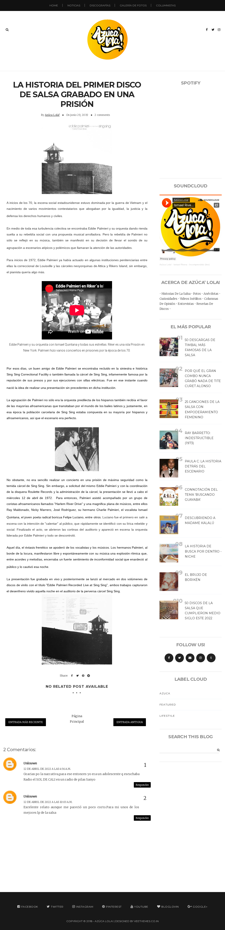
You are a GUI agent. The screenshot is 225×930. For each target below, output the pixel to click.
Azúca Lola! (52, 115)
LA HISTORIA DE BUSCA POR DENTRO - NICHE (203, 551)
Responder (142, 784)
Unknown (30, 763)
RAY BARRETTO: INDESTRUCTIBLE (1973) (199, 438)
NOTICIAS (73, 5)
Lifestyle (167, 715)
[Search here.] (7, 29)
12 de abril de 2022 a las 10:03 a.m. (48, 802)
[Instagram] (200, 658)
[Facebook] (169, 658)
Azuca (165, 693)
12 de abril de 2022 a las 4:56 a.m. (47, 768)
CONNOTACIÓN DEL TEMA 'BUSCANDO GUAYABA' (201, 495)
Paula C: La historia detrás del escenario (203, 466)
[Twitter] (179, 658)
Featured (168, 704)
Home (53, 5)
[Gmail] (190, 658)
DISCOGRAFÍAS (100, 5)
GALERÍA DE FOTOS (133, 5)
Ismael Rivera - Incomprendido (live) (192, 264)
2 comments (102, 115)
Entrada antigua (129, 722)
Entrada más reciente (25, 722)
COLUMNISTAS (166, 5)
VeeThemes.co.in (146, 921)
